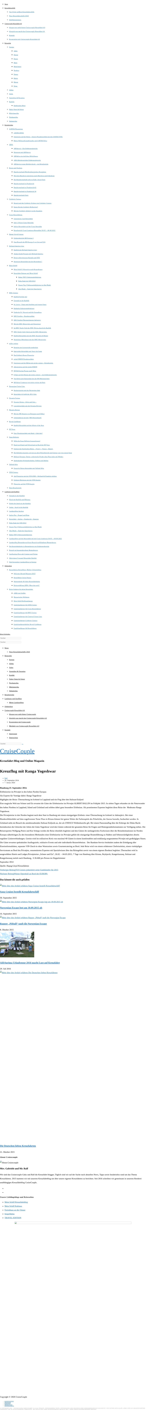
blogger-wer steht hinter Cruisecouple (22, 714)
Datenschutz (13, 738)
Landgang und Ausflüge (13, 699)
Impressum (13, 734)
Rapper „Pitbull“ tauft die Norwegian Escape (23, 923)
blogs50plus (9, 1214)
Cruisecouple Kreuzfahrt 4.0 (15, 710)
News (7, 648)
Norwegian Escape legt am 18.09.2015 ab (21, 907)
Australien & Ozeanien (17, 671)
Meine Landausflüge (16, 702)
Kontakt (7, 730)
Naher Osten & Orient (17, 679)
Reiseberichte (9, 695)
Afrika (11, 664)
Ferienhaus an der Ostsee (15, 1210)
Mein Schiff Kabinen (13, 1206)
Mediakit (8, 1402)
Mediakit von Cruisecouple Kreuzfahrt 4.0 (24, 726)
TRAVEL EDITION (13, 1218)
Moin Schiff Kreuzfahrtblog (16, 1202)
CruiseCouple (17, 751)
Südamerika (13, 691)
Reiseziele (8, 656)
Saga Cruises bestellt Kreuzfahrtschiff (19, 891)
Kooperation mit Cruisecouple (20, 722)
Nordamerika (13, 683)
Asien (11, 667)
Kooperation (9, 1401)
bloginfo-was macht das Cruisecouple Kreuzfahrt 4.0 (28, 718)
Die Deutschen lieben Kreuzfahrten (18, 1145)
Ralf (6, 778)
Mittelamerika (14, 687)
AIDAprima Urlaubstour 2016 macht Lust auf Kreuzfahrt (30, 962)
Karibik (11, 675)
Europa (11, 660)
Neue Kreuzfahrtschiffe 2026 (19, 652)
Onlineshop (9, 706)
